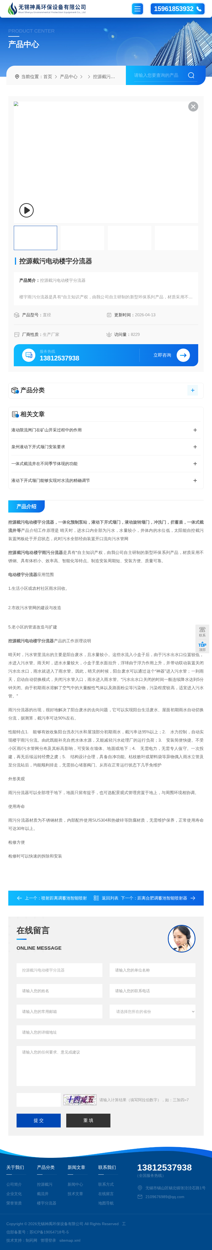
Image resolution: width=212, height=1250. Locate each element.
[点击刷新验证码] (80, 1099)
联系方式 (106, 1184)
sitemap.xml (69, 1240)
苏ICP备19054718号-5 (49, 1232)
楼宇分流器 (46, 1203)
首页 (47, 76)
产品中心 (69, 76)
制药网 (31, 1240)
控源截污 (102, 76)
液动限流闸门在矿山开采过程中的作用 (46, 430)
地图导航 (106, 1203)
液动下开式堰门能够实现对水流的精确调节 (50, 480)
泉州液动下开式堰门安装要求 (38, 446)
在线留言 (106, 1193)
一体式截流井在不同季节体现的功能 (44, 463)
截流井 (43, 1193)
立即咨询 (162, 355)
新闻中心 (75, 1184)
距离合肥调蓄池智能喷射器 (162, 898)
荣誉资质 (14, 1203)
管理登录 (48, 1240)
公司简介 (14, 1184)
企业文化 (14, 1193)
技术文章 (75, 1193)
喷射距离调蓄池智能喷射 (64, 898)
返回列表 (110, 898)
